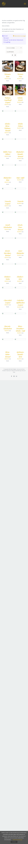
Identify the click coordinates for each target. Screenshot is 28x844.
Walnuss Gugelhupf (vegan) (7, 100)
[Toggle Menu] (25, 3)
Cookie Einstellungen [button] (17, 839)
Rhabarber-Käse (8, 179)
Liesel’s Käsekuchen (8, 226)
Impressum (8, 370)
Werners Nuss (20, 75)
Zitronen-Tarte (7, 75)
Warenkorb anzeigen (20, 36)
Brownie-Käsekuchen (8, 327)
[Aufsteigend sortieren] (21, 48)
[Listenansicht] (15, 55)
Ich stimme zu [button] (14, 841)
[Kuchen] (7, 242)
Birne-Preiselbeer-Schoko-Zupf (20, 328)
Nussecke (20, 201)
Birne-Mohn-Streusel (7, 354)
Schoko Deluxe (20, 125)
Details (7, 91)
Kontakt (4, 370)
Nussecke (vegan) (8, 202)
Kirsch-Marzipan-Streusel (8, 253)
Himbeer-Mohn (7, 277)
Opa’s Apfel (20, 178)
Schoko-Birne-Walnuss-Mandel (7, 127)
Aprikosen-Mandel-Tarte (20, 354)
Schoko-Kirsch (20, 99)
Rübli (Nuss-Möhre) (7, 153)
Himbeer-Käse (20, 277)
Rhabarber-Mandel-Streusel (20, 154)
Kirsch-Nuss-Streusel (20, 227)
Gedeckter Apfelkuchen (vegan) (20, 302)
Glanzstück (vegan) (8, 301)
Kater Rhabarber (20, 252)
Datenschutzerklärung (16, 370)
